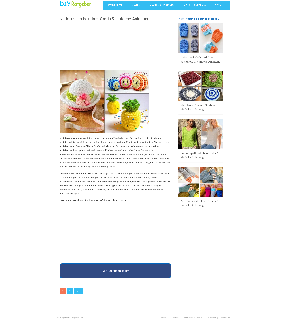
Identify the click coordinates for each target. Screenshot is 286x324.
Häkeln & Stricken (162, 5)
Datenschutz (225, 317)
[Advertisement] (115, 47)
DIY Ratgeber (62, 317)
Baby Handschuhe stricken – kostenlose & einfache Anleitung (200, 59)
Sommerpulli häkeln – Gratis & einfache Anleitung (200, 155)
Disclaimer (211, 317)
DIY (217, 5)
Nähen (135, 5)
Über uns (175, 317)
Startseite (114, 5)
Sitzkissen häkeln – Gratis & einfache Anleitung (198, 107)
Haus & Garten (193, 5)
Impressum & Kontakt (193, 317)
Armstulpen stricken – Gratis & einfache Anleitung (200, 203)
